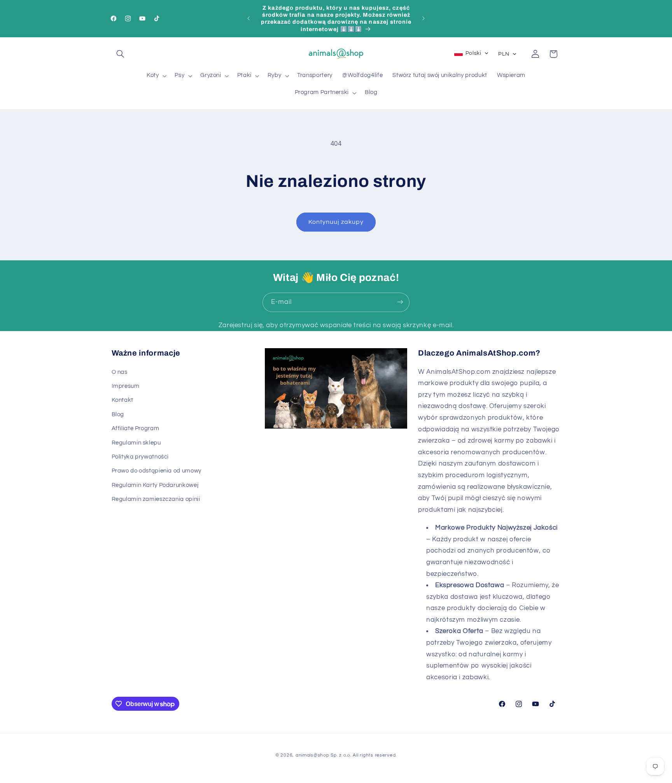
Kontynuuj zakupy (336, 222)
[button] (121, 54)
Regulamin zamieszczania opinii (156, 499)
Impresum (126, 386)
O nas (120, 372)
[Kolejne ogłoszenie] (423, 18)
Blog (118, 414)
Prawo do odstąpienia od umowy (156, 471)
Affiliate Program (135, 428)
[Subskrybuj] (400, 302)
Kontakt (122, 400)
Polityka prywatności (140, 457)
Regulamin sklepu (136, 443)
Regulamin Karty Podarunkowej (155, 485)
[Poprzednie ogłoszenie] (248, 18)
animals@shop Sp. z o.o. (324, 755)
